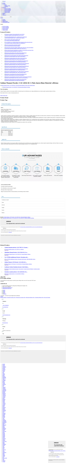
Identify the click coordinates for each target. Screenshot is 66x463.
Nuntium (3, 13)
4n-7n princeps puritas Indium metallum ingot (12, 40)
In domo (3, 19)
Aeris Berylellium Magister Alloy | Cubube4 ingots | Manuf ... (15, 37)
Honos (6, 4)
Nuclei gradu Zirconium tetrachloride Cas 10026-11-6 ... (14, 51)
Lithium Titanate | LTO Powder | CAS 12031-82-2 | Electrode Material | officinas (17, 217)
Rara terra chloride (8, 10)
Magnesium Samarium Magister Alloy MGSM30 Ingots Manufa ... (15, 61)
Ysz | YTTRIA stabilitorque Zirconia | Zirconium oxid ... (16, 257)
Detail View (6, 250)
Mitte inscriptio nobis (3, 95)
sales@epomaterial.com (7, 287)
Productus (4, 7)
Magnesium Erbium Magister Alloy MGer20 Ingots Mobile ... (15, 53)
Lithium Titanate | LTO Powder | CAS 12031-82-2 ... (16, 262)
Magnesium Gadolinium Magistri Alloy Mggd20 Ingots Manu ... (15, 69)
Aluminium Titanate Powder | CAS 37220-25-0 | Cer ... (16, 252)
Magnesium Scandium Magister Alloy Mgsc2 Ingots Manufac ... (15, 59)
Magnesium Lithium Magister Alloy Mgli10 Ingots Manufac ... (15, 80)
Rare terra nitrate (7, 11)
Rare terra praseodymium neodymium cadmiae (12, 45)
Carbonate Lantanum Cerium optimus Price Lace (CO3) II (14, 35)
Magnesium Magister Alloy (30, 297)
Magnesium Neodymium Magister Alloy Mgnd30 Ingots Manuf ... (15, 67)
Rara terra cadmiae (8, 8)
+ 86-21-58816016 (5, 305)
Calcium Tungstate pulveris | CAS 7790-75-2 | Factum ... (16, 247)
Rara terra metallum (8, 9)
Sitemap (1, 296)
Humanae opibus (7, 5)
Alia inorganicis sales (5, 22)
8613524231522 (6, 288)
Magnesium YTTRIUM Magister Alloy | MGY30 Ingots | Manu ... (15, 72)
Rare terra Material (3, 297)
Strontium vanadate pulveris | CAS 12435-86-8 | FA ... (16, 271)
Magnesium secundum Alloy (20, 297)
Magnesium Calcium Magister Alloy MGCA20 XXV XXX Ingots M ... (16, 77)
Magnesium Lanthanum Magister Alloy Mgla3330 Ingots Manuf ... (15, 64)
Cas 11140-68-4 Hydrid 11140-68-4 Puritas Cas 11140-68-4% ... (15, 43)
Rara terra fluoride (47, 297)
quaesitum (2, 281)
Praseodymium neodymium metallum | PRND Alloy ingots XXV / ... (16, 48)
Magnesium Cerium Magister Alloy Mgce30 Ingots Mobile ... (14, 75)
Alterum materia (7, 12)
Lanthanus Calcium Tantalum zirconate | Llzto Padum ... (17, 267)
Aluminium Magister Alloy (39, 297)
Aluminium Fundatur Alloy (11, 297)
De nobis (3, 3)
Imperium (6, 6)
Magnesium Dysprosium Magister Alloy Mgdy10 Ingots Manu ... (15, 56)
